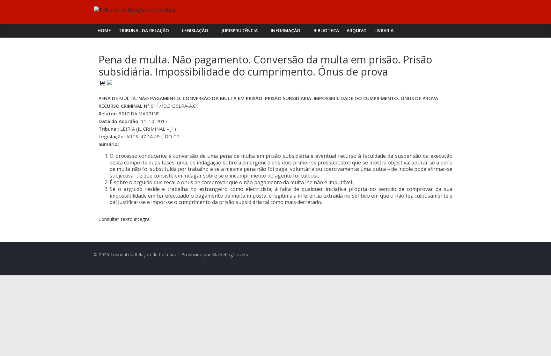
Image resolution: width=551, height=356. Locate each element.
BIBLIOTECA (326, 30)
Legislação (195, 30)
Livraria (383, 30)
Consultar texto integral (125, 219)
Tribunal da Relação (144, 30)
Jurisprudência (239, 30)
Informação (285, 30)
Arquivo (357, 30)
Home (104, 30)
